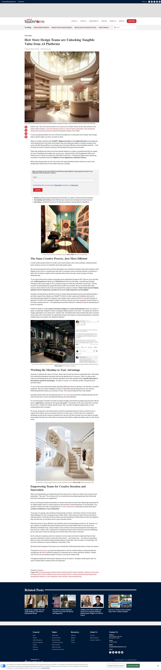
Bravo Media (41, 155)
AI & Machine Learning (57, 642)
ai (71, 574)
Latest (73, 21)
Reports (73, 640)
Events (112, 21)
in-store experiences (68, 507)
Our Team (92, 635)
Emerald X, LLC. (123, 660)
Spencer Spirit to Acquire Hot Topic (85, 27)
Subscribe (131, 21)
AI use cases (66, 395)
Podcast (104, 21)
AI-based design (44, 572)
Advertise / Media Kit (95, 640)
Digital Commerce (56, 647)
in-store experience (51, 576)
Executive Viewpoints (38, 642)
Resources (93, 21)
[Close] (158, 666)
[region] (80, 666)
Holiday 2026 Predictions (41, 27)
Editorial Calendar (94, 637)
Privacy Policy (45, 668)
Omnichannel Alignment (58, 649)
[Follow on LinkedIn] (152, 2)
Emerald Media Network (9, 1)
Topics (82, 21)
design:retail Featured (38, 576)
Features (28, 36)
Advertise (21, 1)
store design (63, 576)
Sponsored (35, 649)
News (34, 635)
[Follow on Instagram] (157, 2)
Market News (55, 635)
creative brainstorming (80, 574)
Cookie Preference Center (116, 665)
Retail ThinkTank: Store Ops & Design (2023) (56, 574)
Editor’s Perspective (37, 640)
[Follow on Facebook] (149, 2)
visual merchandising (74, 576)
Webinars (73, 635)
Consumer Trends (56, 637)
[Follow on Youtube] (160, 2)
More (121, 21)
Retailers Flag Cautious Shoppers (62, 27)
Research (73, 637)
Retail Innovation (56, 644)
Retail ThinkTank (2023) (64, 572)
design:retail (92, 574)
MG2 (39, 283)
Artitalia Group (81, 298)
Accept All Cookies (133, 665)
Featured (54, 572)
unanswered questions (45, 131)
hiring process (42, 550)
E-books (73, 642)
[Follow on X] (154, 2)
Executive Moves (56, 640)
